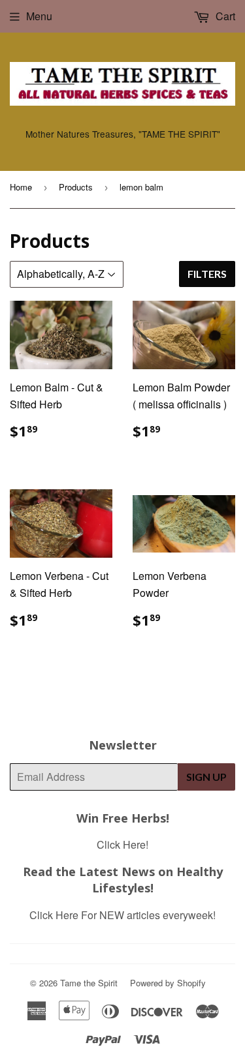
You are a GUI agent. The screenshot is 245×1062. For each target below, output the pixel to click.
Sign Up (206, 776)
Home (21, 187)
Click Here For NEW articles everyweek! (122, 914)
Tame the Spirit (89, 983)
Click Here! (122, 844)
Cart (224, 15)
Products (76, 187)
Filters (207, 273)
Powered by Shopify (168, 983)
